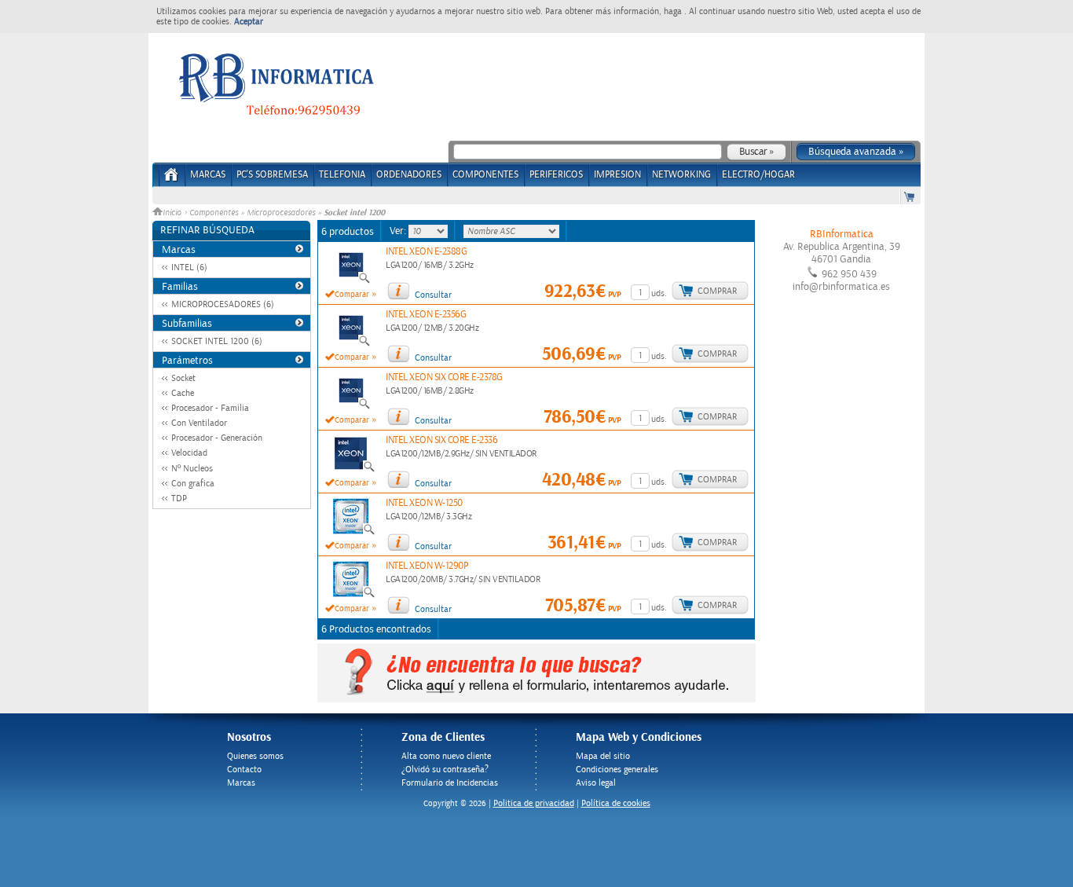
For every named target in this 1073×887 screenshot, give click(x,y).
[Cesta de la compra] (910, 196)
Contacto (244, 769)
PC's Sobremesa (272, 175)
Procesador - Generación (216, 438)
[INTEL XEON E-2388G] (351, 281)
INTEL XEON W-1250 (424, 503)
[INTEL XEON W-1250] (350, 532)
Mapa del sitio (603, 756)
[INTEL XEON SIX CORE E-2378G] (351, 407)
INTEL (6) (189, 267)
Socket (183, 378)
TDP (179, 498)
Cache (182, 393)
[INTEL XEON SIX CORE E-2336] (350, 470)
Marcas (207, 175)
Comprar (717, 291)
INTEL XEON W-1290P (426, 566)
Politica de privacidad (533, 803)
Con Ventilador (199, 423)
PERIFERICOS (556, 175)
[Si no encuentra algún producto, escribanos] (536, 699)
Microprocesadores (281, 213)
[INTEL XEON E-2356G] (351, 344)
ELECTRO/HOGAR (758, 175)
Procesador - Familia (210, 408)
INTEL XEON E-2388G (426, 252)
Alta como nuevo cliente (446, 756)
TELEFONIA (342, 175)
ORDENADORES (408, 175)
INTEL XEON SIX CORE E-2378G (444, 377)
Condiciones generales (617, 769)
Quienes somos (255, 756)
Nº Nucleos (192, 469)
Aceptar (248, 21)
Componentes (213, 213)
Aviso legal (596, 783)
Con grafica (192, 483)
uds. (659, 293)
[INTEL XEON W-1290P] (350, 595)
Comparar (352, 294)
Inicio (173, 213)
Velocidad (189, 453)
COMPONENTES (485, 175)
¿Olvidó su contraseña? (445, 769)
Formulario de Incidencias (449, 783)
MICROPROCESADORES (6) (222, 304)
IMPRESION (617, 175)
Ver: (399, 231)
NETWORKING (681, 175)
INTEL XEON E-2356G (426, 315)
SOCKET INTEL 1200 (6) (216, 341)
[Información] (398, 290)
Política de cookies (615, 803)
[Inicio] (171, 179)
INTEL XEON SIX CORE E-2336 (441, 440)
